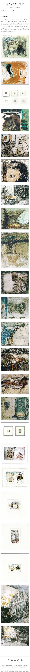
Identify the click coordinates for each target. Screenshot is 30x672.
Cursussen (5, 666)
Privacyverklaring (23, 666)
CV (9, 666)
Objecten (25, 665)
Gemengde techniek (17, 665)
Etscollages (9, 665)
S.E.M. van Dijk (15, 4)
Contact (16, 666)
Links (12, 666)
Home (3, 665)
